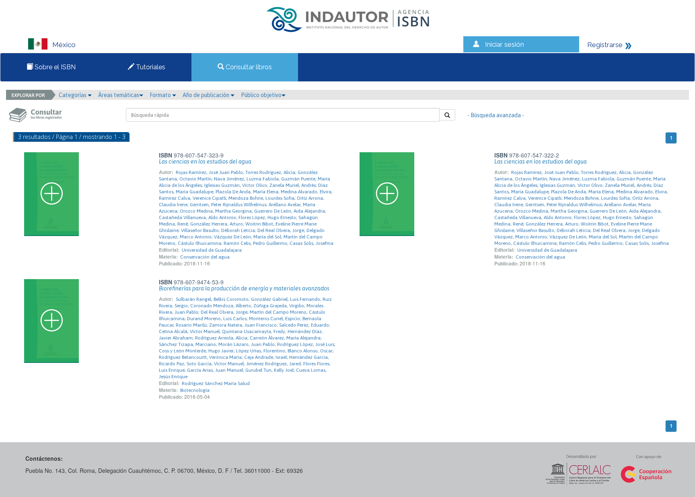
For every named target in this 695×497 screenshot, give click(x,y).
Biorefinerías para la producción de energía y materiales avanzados (244, 288)
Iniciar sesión (504, 44)
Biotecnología (195, 390)
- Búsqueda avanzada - (495, 115)
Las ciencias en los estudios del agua (205, 161)
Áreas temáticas (118, 95)
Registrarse (605, 45)
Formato (161, 95)
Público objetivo (261, 95)
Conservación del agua (205, 257)
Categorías (73, 95)
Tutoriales (149, 67)
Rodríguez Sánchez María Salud (216, 383)
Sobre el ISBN (54, 67)
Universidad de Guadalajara (212, 250)
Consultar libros (248, 67)
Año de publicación (206, 95)
